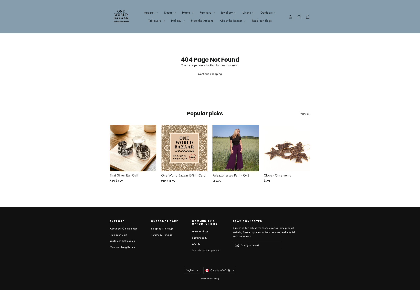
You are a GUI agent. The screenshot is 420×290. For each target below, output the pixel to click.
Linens (247, 12)
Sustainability (199, 238)
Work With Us (200, 231)
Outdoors (267, 12)
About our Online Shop (123, 228)
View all (305, 114)
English (190, 270)
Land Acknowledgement (206, 250)
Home (186, 12)
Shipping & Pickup (162, 228)
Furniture (206, 12)
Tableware (155, 21)
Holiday (176, 21)
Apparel (149, 12)
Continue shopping (210, 74)
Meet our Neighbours (122, 247)
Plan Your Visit (118, 235)
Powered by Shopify (210, 278)
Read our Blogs (262, 21)
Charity (196, 244)
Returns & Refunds (161, 235)
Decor (168, 12)
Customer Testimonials (122, 241)
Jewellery (227, 12)
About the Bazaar (231, 21)
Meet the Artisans (202, 21)
